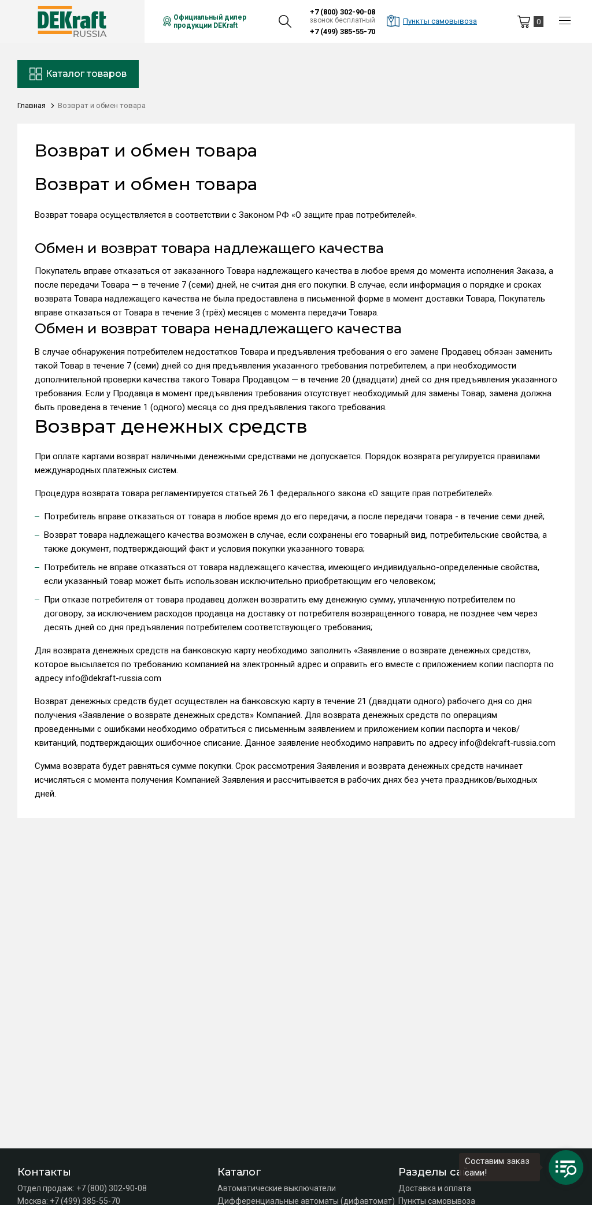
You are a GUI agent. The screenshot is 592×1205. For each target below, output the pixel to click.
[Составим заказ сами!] (566, 1167)
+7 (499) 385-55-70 (342, 31)
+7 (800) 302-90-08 (342, 12)
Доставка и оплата (434, 1188)
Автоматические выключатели (276, 1188)
